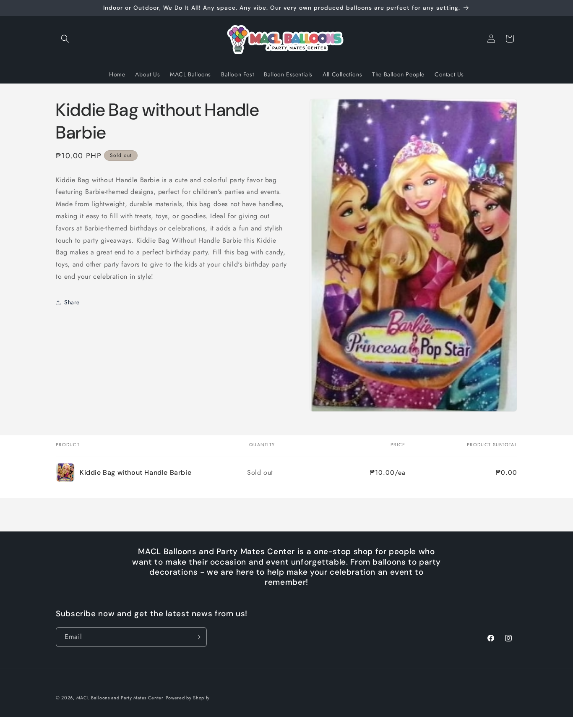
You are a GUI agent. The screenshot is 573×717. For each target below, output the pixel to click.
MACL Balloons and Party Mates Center (120, 697)
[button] (65, 38)
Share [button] (72, 302)
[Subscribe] (197, 637)
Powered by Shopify (188, 697)
